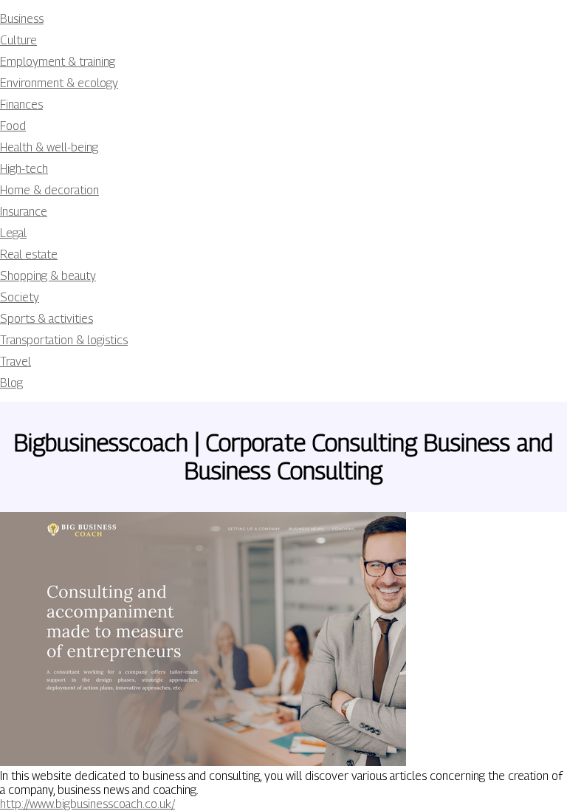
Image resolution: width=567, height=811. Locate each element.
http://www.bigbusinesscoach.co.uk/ (87, 804)
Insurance (23, 212)
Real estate (29, 254)
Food (13, 126)
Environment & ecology (59, 83)
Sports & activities (46, 319)
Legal (13, 233)
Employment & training (57, 62)
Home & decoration (49, 190)
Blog (11, 383)
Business (22, 19)
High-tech (24, 169)
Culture (18, 40)
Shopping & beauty (48, 276)
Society (19, 297)
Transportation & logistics (64, 340)
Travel (15, 362)
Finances (21, 104)
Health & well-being (49, 147)
